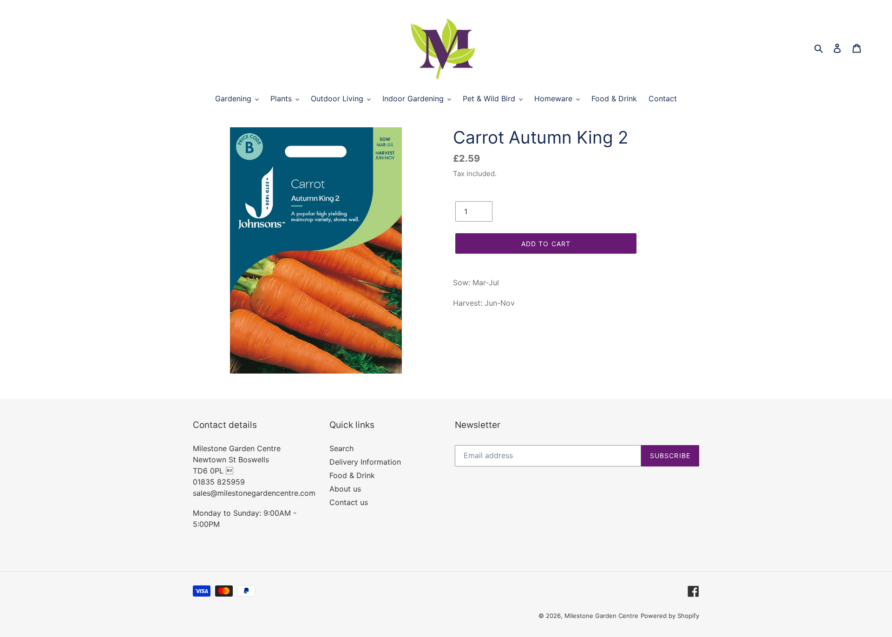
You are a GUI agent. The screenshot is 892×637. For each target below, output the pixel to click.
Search (341, 448)
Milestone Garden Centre (601, 615)
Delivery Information (365, 461)
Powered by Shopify (670, 615)
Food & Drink (352, 475)
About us (345, 488)
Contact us (348, 502)
